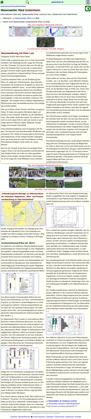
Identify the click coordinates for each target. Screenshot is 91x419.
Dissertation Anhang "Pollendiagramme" (64, 404)
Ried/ (24, 6)
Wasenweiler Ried (23, 18)
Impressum (69, 417)
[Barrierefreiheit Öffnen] (88, 8)
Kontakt (78, 417)
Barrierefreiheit (24, 417)
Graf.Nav (13, 417)
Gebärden (50, 417)
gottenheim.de (57, 2)
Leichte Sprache (38, 417)
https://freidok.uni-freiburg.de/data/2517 (61, 406)
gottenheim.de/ (6, 6)
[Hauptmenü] (88, 2)
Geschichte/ (17, 6)
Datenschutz (60, 417)
